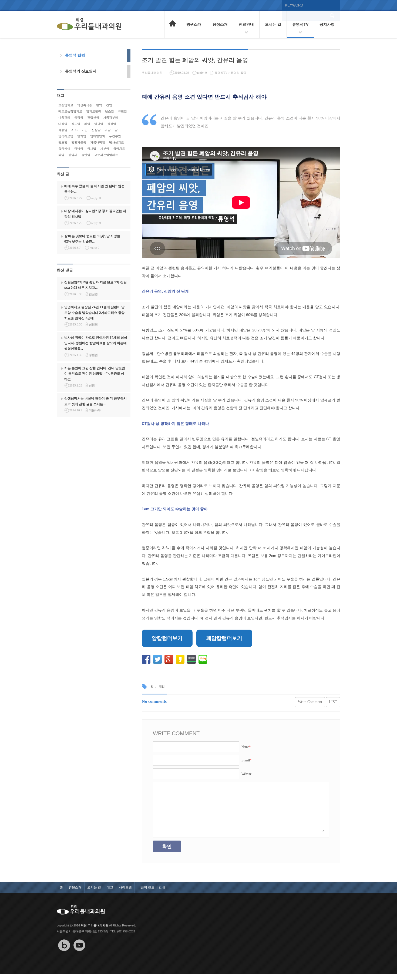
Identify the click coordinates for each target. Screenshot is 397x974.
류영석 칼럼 (238, 72)
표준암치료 (65, 105)
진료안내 (246, 24)
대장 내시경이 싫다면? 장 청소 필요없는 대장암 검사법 (95, 213)
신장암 (96, 130)
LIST (333, 702)
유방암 (122, 111)
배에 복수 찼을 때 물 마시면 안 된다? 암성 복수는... (94, 188)
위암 (107, 130)
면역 (99, 105)
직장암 (111, 123)
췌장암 (78, 117)
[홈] (172, 24)
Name (246, 747)
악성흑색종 (84, 105)
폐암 (162, 686)
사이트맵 (125, 887)
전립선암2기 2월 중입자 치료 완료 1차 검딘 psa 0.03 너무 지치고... (95, 285)
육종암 (62, 130)
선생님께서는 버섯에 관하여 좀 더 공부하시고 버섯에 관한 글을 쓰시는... (95, 401)
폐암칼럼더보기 (224, 638)
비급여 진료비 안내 (151, 887)
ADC (74, 130)
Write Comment (310, 702)
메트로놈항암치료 (70, 111)
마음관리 (64, 117)
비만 (85, 130)
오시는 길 (273, 24)
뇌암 (61, 154)
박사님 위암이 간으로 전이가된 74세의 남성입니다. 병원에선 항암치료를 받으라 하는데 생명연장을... (95, 343)
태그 (110, 887)
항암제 (72, 154)
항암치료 (119, 148)
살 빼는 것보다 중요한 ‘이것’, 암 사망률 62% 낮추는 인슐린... (92, 238)
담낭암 (78, 148)
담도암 (62, 142)
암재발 (91, 148)
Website (246, 774)
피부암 (104, 148)
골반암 (85, 154)
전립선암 (93, 117)
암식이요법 (65, 136)
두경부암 (115, 136)
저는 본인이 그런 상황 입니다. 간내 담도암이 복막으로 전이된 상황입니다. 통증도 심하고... (94, 373)
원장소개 (220, 24)
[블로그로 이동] (64, 954)
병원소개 (193, 24)
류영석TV (300, 24)
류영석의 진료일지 (80, 71)
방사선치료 (116, 142)
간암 (109, 105)
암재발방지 (97, 136)
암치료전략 (93, 111)
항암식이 (64, 148)
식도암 (75, 123)
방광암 (98, 123)
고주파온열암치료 (106, 154)
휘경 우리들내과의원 (94, 925)
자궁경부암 (110, 117)
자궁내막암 (97, 142)
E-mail (246, 760)
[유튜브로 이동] (79, 954)
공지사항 (327, 24)
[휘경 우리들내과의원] (89, 24)
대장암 (62, 123)
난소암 (109, 111)
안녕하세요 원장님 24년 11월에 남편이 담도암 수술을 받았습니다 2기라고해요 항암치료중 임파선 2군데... (94, 312)
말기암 (81, 136)
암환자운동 (78, 142)
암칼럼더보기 (167, 638)
